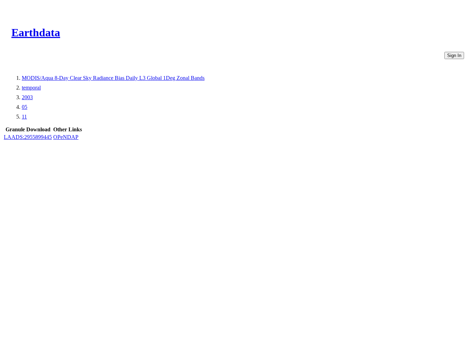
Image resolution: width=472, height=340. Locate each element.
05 (24, 107)
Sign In (454, 55)
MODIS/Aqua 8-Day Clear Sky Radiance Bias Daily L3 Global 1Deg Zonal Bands (113, 78)
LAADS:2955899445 (28, 137)
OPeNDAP (65, 137)
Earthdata (35, 32)
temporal (31, 88)
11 (24, 117)
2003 (27, 97)
